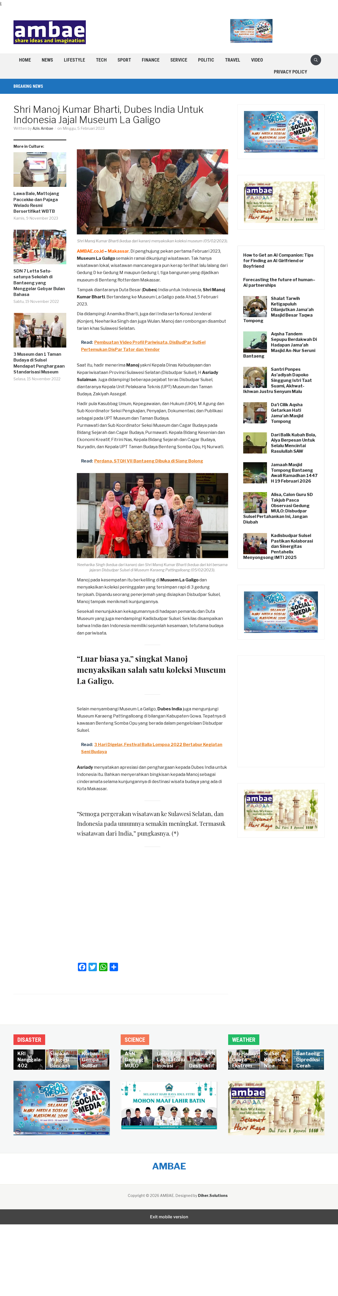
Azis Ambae (42, 128)
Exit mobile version (169, 1216)
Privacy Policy (290, 72)
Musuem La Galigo (179, 579)
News (47, 60)
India (177, 708)
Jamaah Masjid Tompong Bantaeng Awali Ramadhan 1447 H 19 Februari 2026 (294, 473)
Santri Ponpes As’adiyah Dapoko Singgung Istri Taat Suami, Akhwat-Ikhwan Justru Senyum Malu (277, 380)
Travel (232, 60)
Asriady (85, 767)
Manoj (132, 365)
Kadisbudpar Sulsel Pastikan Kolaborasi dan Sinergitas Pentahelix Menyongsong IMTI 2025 (278, 546)
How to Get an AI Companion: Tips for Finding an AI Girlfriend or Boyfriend (278, 261)
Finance (150, 60)
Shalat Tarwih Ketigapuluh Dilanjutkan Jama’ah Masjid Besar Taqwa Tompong (278, 309)
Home (25, 60)
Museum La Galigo (96, 258)
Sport (124, 60)
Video (257, 60)
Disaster (29, 1039)
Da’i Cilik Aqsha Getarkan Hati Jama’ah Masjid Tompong (287, 413)
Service (178, 60)
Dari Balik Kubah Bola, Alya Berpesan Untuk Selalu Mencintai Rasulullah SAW (293, 443)
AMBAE (169, 1166)
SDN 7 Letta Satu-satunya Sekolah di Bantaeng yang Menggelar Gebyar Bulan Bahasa (39, 283)
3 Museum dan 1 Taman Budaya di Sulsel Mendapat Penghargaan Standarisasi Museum (39, 363)
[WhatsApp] (103, 967)
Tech (101, 60)
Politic (206, 60)
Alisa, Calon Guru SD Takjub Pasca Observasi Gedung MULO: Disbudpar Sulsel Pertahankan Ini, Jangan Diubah (278, 508)
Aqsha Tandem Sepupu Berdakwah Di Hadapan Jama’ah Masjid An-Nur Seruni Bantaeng (280, 344)
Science (135, 1039)
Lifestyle (74, 60)
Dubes (164, 708)
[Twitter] (92, 967)
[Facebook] (82, 967)
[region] (169, 1251)
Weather (243, 1039)
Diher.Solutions (213, 1195)
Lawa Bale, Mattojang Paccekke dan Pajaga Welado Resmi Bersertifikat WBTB (36, 202)
